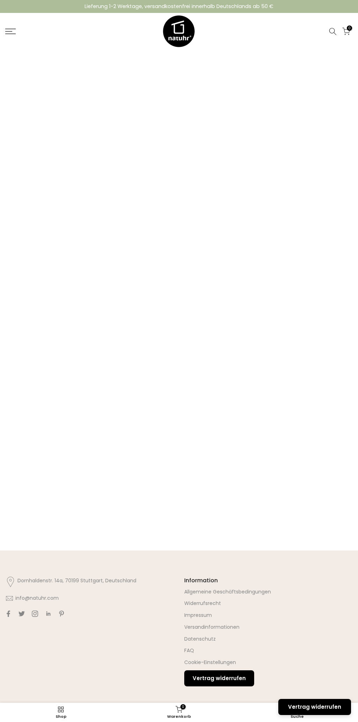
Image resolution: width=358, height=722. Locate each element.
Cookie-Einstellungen (210, 662)
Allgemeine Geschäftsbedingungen (227, 591)
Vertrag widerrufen (219, 678)
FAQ (189, 650)
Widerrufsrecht (202, 603)
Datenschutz (200, 638)
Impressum (198, 615)
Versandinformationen (211, 626)
